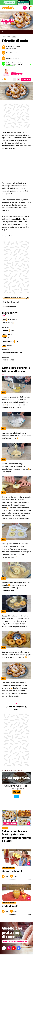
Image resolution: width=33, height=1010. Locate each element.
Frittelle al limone (9, 306)
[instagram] (9, 948)
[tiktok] (4, 948)
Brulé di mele (10, 906)
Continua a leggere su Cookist (16, 708)
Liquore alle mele (12, 871)
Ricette (20, 770)
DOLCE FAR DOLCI (6, 36)
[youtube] (14, 948)
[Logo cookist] (8, 8)
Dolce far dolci (6, 770)
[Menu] (25, 8)
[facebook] (19, 948)
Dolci (14, 770)
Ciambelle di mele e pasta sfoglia (16, 297)
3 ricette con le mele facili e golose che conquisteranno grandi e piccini (16, 836)
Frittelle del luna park (11, 302)
